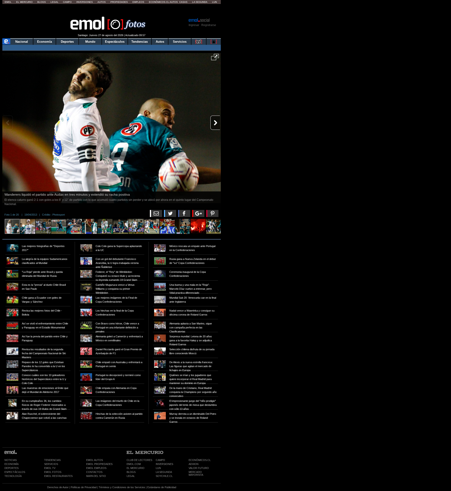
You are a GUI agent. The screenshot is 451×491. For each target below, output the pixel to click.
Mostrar (112, 10)
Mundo (90, 41)
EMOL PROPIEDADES (99, 464)
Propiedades (119, 2)
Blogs (41, 2)
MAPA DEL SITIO (96, 476)
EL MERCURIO (135, 468)
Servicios (180, 41)
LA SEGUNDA (164, 472)
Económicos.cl (159, 2)
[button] (215, 58)
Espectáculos (114, 41)
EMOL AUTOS (94, 460)
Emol (8, 2)
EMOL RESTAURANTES (58, 476)
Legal (54, 2)
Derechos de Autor (58, 487)
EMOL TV (49, 468)
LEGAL (131, 476)
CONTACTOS (94, 472)
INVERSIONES (164, 464)
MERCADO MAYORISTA (196, 473)
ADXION (193, 464)
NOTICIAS (10, 460)
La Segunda (199, 2)
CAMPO (160, 460)
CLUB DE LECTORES (139, 460)
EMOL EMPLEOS (96, 468)
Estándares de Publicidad (161, 487)
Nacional (21, 41)
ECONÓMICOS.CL (200, 460)
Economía (44, 41)
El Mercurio (24, 2)
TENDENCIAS (52, 460)
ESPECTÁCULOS (14, 472)
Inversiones (84, 2)
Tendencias (139, 41)
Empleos (138, 2)
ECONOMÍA (11, 464)
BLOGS (131, 472)
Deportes (67, 41)
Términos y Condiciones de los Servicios (122, 487)
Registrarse (208, 25)
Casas (183, 2)
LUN (158, 468)
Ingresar (194, 25)
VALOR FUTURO (199, 468)
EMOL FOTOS (52, 472)
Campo (67, 2)
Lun (214, 2)
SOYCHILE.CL (164, 476)
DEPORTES (11, 468)
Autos (101, 2)
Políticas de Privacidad (84, 487)
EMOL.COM (134, 464)
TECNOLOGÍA (13, 476)
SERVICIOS (51, 464)
